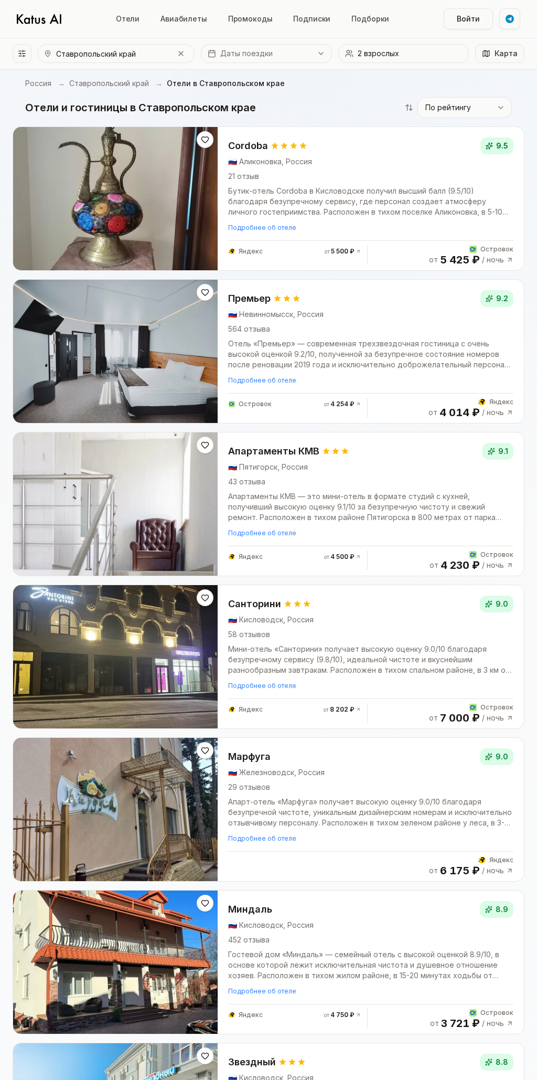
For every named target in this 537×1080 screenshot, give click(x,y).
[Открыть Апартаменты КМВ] (268, 504)
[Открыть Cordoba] (268, 198)
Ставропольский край (109, 83)
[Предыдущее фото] (28, 198)
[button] (266, 53)
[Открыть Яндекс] (294, 251)
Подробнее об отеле (262, 227)
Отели (127, 18)
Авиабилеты (183, 18)
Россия (38, 83)
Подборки (370, 18)
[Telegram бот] (509, 18)
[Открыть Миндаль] (268, 962)
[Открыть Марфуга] (268, 809)
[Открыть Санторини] (268, 657)
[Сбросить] (181, 53)
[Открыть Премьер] (268, 351)
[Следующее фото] (201, 198)
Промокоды (250, 18)
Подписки (311, 18)
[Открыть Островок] (443, 255)
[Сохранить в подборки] (205, 139)
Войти (468, 18)
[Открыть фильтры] (22, 53)
